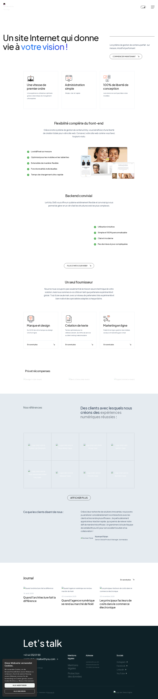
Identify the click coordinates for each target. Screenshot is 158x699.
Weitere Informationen (26, 681)
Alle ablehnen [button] (20, 691)
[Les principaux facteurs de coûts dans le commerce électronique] (117, 598)
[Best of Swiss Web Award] (79, 379)
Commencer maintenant (124, 56)
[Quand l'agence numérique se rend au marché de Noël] (79, 598)
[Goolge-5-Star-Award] (32, 379)
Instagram (121, 662)
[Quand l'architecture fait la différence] (40, 598)
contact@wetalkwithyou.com (39, 659)
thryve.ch (50, 692)
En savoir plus (32, 344)
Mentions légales (73, 667)
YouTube (121, 673)
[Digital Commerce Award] (124, 379)
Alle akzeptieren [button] (19, 685)
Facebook (121, 665)
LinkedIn (120, 669)
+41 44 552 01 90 (31, 655)
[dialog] (19, 678)
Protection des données (75, 675)
